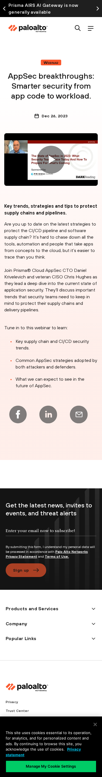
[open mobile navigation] (90, 28)
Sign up (21, 570)
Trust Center (17, 711)
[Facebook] (18, 414)
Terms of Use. (57, 557)
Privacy (12, 702)
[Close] (95, 724)
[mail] (79, 414)
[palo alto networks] (28, 28)
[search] (77, 28)
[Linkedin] (48, 414)
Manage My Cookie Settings (51, 766)
